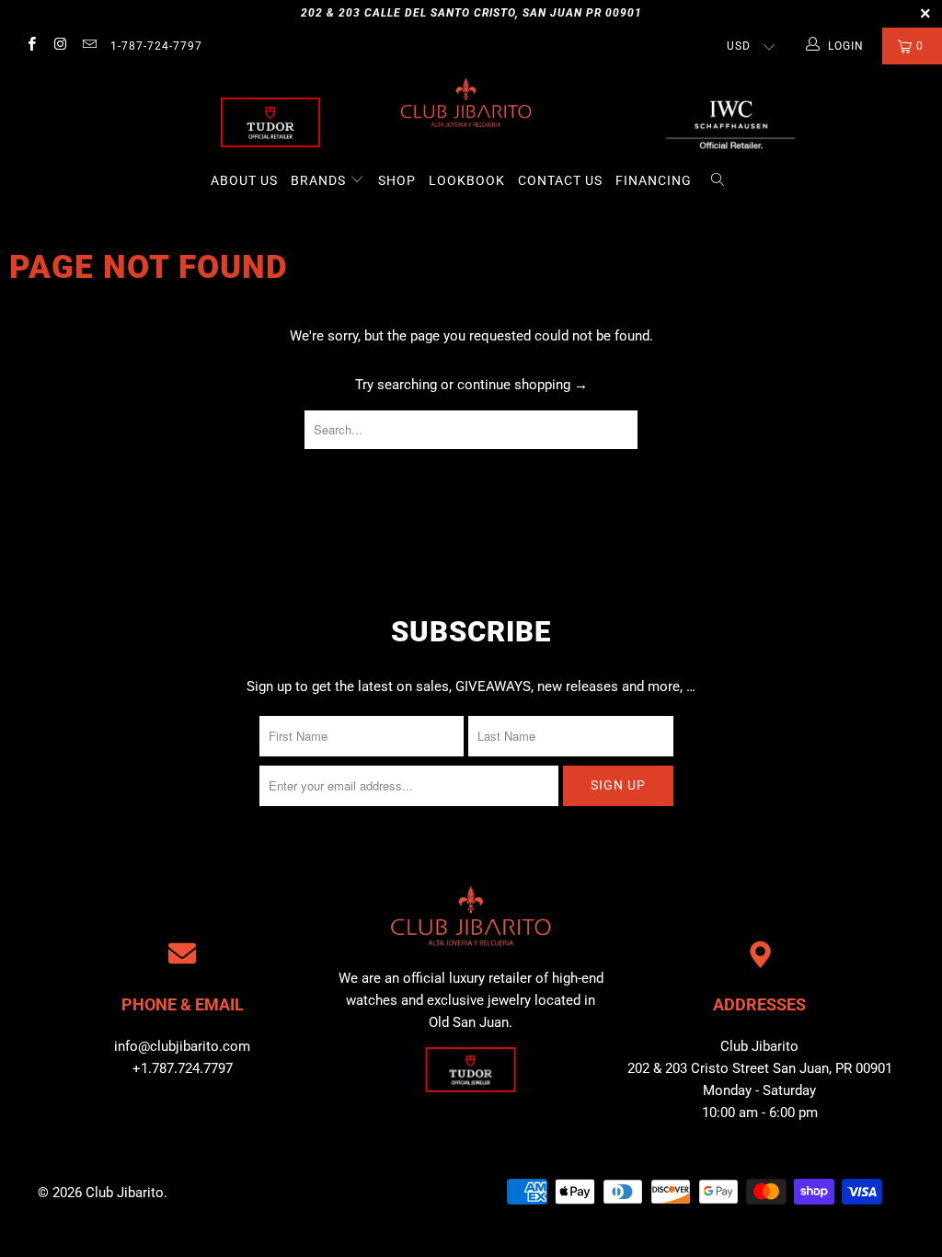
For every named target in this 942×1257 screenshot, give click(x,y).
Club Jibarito (125, 1192)
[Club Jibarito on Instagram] (59, 46)
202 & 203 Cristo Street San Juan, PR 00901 (759, 1068)
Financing (653, 180)
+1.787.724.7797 (182, 1068)
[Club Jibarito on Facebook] (31, 46)
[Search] (718, 180)
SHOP (397, 180)
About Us (244, 180)
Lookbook (467, 180)
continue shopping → (522, 384)
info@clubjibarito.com (182, 1046)
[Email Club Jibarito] (89, 46)
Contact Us (560, 180)
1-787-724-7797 (156, 46)
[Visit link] (730, 122)
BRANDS (320, 180)
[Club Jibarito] (270, 122)
